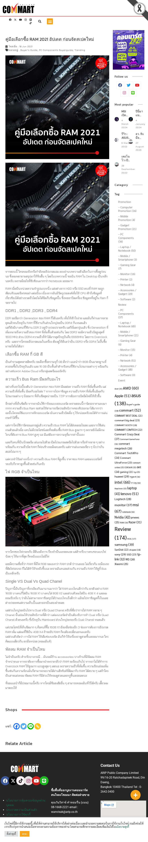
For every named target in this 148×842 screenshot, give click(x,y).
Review (122, 304)
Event (121, 380)
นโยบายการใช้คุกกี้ (18, 814)
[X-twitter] (15, 19)
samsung (124, 544)
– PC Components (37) (126, 313)
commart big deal (127, 420)
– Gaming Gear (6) (127, 342)
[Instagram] (25, 19)
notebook (128, 512)
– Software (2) (126, 299)
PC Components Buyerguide (56, 50)
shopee (134, 549)
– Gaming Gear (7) (127, 266)
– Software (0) (126, 375)
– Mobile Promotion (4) (126, 217)
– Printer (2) (125, 279)
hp (137, 472)
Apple (123, 395)
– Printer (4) (125, 355)
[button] (40, 21)
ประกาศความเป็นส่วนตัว (21, 810)
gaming (126, 471)
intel (122, 482)
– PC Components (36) (126, 237)
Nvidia (122, 517)
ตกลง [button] (24, 833)
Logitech (123, 499)
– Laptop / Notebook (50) (127, 248)
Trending (80, 50)
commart (130, 410)
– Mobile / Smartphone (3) (127, 257)
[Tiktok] (30, 23)
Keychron (121, 488)
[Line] (30, 19)
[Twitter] (23, 726)
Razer (135, 522)
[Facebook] (16, 726)
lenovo (130, 493)
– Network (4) (126, 284)
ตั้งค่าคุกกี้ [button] (11, 833)
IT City (136, 483)
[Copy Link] (37, 726)
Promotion (124, 201)
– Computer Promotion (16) (127, 208)
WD (130, 559)
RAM (124, 522)
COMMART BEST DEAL (128, 415)
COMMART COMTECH (128, 429)
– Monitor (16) (126, 274)
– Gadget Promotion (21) (127, 226)
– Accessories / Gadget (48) (127, 367)
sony (120, 554)
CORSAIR (130, 467)
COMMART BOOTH (126, 425)
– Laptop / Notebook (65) (127, 324)
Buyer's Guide (29, 50)
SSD (131, 554)
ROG (131, 538)
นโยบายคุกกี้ (122, 826)
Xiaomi (121, 564)
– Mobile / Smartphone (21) (128, 333)
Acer (118, 388)
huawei (122, 476)
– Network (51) (127, 360)
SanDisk (122, 549)
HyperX (135, 476)
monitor (123, 505)
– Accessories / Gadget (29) (127, 291)
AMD (131, 387)
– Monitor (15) (126, 349)
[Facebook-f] (10, 19)
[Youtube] (20, 19)
